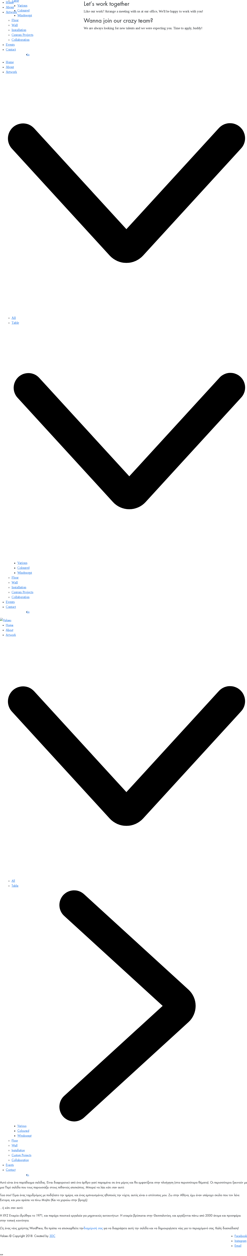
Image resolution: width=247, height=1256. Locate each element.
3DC (52, 1236)
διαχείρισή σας (93, 1228)
